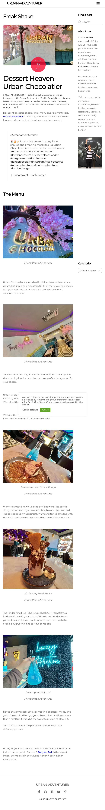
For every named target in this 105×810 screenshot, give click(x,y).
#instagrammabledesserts (46, 161)
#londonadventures (46, 165)
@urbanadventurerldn (24, 134)
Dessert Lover (9, 101)
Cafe (30, 95)
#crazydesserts (19, 158)
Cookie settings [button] (30, 410)
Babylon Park (45, 752)
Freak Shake (23, 101)
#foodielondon (38, 158)
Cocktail (37, 95)
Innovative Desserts (39, 101)
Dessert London (62, 98)
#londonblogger (20, 168)
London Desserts (58, 101)
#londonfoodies (20, 161)
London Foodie (10, 104)
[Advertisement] (90, 216)
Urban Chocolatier (37, 104)
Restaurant (32, 98)
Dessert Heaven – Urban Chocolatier (32, 82)
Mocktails (23, 104)
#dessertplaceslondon (45, 155)
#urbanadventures (21, 165)
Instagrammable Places (14, 98)
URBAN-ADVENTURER (51, 799)
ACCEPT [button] (45, 410)
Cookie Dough (47, 98)
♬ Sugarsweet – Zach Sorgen (28, 175)
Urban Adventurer (13, 95)
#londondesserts (20, 155)
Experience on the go (52, 95)
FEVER (89, 37)
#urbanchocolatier (21, 151)
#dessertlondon (43, 151)
